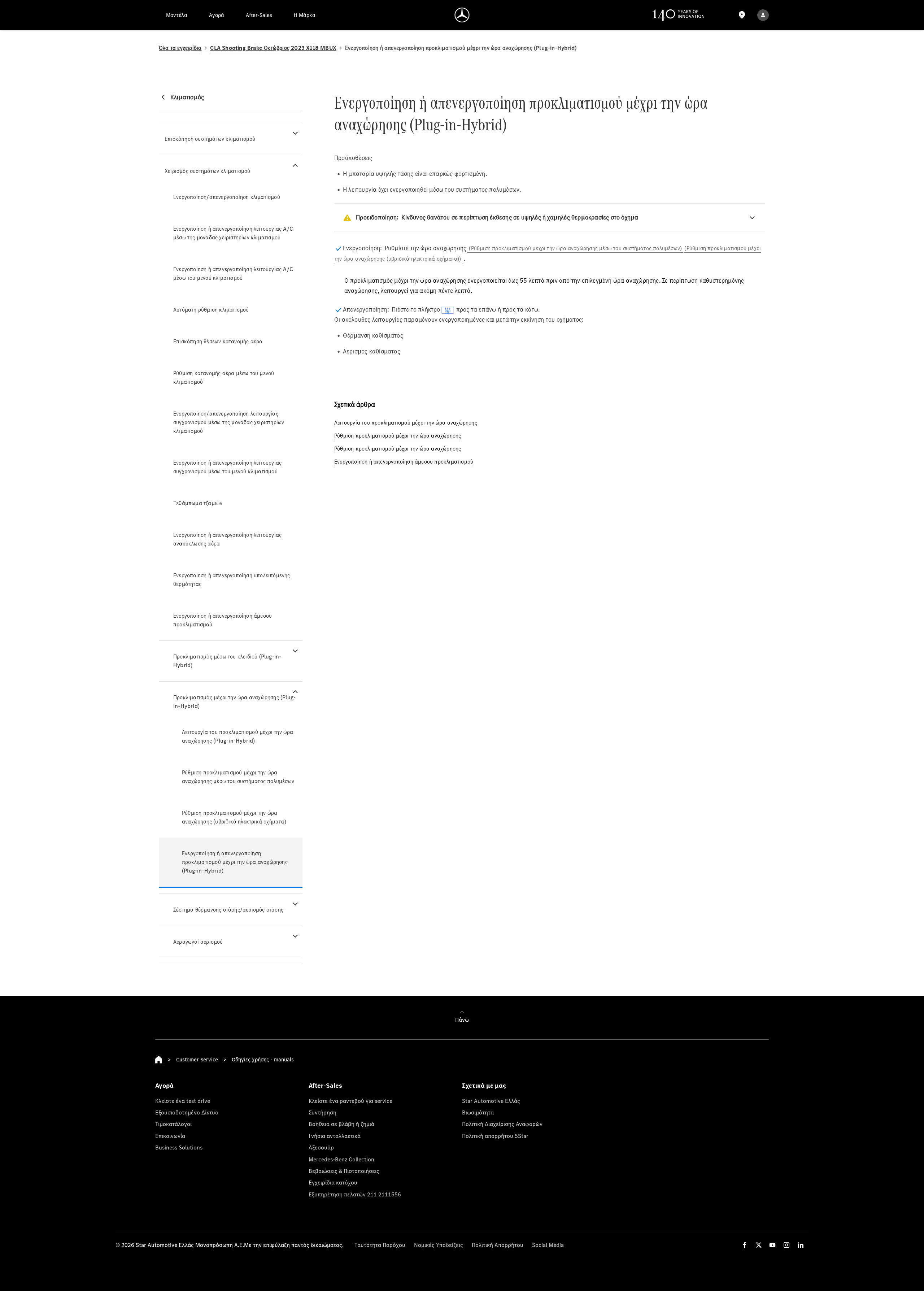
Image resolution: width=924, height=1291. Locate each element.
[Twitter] (758, 1244)
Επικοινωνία (170, 1135)
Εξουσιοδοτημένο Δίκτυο (186, 1112)
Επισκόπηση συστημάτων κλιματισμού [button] (210, 139)
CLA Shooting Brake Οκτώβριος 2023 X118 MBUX (273, 48)
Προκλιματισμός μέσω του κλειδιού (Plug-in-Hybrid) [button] (227, 661)
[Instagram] (786, 1244)
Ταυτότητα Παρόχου (379, 1244)
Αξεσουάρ (321, 1147)
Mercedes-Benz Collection (341, 1159)
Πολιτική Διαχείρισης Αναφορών (502, 1123)
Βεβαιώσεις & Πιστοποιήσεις (344, 1170)
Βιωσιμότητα (478, 1112)
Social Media (548, 1244)
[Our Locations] (741, 15)
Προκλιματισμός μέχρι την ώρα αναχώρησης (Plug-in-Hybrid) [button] (234, 702)
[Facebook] (744, 1244)
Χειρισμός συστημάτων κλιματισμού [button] (207, 171)
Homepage (158, 1059)
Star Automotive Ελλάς (491, 1100)
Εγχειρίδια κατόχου (333, 1182)
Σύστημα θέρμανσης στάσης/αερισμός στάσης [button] (228, 909)
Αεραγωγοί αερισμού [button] (198, 942)
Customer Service (197, 1059)
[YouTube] (772, 1244)
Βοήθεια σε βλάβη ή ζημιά (341, 1123)
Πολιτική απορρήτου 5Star (495, 1135)
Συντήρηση (322, 1112)
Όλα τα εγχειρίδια (180, 48)
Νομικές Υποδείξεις (438, 1244)
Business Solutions (178, 1147)
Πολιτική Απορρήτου (497, 1244)
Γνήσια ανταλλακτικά (335, 1135)
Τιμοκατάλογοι (173, 1123)
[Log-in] (763, 15)
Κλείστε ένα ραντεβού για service (350, 1100)
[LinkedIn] (800, 1244)
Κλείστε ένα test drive (182, 1100)
